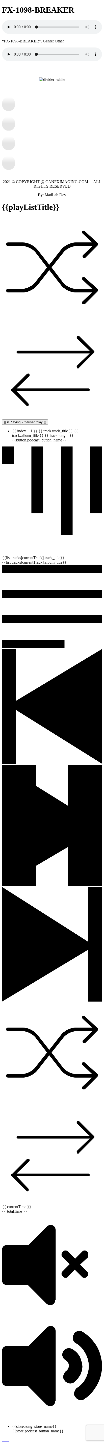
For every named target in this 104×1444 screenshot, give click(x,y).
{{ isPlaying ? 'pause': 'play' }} (25, 422)
